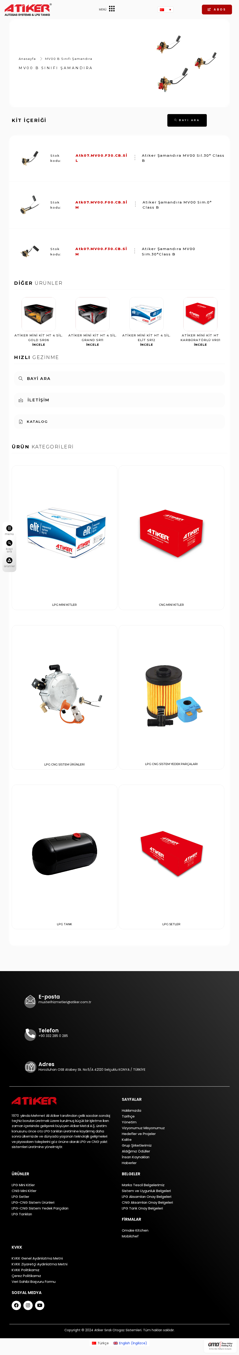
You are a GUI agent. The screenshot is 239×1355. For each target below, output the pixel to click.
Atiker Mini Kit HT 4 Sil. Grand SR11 (92, 339)
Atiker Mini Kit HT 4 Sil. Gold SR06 (38, 339)
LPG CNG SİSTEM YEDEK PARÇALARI (171, 764)
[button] (217, 9)
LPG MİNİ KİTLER (64, 604)
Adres (46, 1064)
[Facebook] (16, 1305)
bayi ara (9, 550)
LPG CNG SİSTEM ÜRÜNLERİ (64, 764)
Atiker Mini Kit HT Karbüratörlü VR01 (200, 339)
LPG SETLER (171, 924)
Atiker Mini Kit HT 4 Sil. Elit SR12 (146, 339)
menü (9, 534)
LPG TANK (64, 924)
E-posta (49, 996)
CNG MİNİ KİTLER (171, 604)
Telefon (49, 1030)
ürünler (9, 566)
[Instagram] (28, 1305)
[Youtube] (39, 1305)
